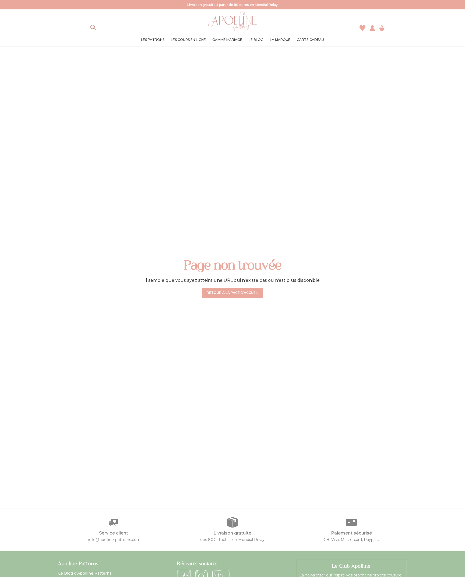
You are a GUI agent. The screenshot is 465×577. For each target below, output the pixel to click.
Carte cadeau (310, 40)
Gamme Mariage (227, 40)
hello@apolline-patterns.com (113, 539)
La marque (280, 40)
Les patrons (152, 40)
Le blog (256, 40)
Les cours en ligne (188, 40)
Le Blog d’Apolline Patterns (85, 573)
